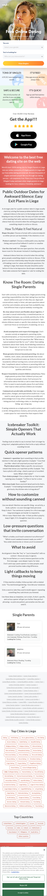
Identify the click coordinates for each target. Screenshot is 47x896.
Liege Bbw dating (33, 679)
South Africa (34, 832)
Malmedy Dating (23, 793)
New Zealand (13, 832)
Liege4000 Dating (26, 789)
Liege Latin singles (30, 696)
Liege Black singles (9, 682)
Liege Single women (33, 720)
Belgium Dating (24, 746)
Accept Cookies (23, 893)
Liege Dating (22, 784)
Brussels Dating (37, 755)
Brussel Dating (23, 755)
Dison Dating (22, 759)
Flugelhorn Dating (35, 763)
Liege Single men (33, 717)
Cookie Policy (15, 872)
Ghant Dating (15, 767)
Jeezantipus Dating (11, 780)
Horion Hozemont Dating (24, 776)
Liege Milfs (23, 702)
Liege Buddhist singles (25, 682)
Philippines (24, 832)
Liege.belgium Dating (10, 789)
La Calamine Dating (9, 784)
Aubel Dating (23, 742)
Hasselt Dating (38, 772)
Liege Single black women (12, 708)
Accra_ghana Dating (28, 737)
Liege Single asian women (30, 705)
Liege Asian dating (30, 676)
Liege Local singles (32, 699)
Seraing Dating (36, 793)
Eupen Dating (22, 763)
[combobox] (23, 47)
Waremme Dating (10, 806)
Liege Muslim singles (35, 702)
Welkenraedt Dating (25, 806)
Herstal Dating (8, 776)
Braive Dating (37, 750)
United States (8, 823)
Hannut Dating (26, 772)
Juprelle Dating (25, 780)
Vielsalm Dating (25, 802)
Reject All (23, 885)
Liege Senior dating (13, 705)
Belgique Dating (11, 746)
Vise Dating (36, 802)
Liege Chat (39, 682)
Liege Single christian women (12, 711)
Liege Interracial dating (33, 693)
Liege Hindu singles (15, 691)
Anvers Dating (11, 742)
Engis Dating (10, 763)
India (18, 828)
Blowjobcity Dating (23, 750)
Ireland (26, 828)
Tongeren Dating (24, 797)
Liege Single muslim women (14, 720)
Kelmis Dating (37, 780)
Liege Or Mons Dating (36, 784)
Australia (40, 823)
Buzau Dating (11, 759)
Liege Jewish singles (15, 696)
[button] (40, 4)
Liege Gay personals (31, 688)
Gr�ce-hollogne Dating (11, 772)
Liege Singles (23, 723)
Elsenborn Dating (35, 759)
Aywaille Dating (35, 742)
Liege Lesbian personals (15, 699)
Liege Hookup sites (30, 691)
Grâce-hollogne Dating (29, 767)
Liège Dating (10, 793)
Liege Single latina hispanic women (22, 714)
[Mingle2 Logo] (5, 5)
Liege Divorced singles (15, 688)
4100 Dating (14, 737)
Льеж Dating (38, 806)
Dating (5, 737)
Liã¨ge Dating (39, 789)
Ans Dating (41, 737)
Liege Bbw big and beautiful (15, 679)
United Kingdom (21, 823)
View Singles (23, 63)
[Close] (44, 849)
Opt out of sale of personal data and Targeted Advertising (23, 878)
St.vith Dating (11, 797)
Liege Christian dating (17, 685)
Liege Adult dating (15, 676)
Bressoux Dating (10, 755)
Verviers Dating (11, 802)
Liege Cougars (31, 685)
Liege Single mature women (16, 717)
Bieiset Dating (37, 746)
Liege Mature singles (9, 702)
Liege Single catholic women (33, 708)
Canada (32, 823)
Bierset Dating (10, 750)
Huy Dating (39, 776)
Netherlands (36, 828)
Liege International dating (13, 693)
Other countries (24, 836)
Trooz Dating (36, 797)
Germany (10, 828)
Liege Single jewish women (33, 711)
